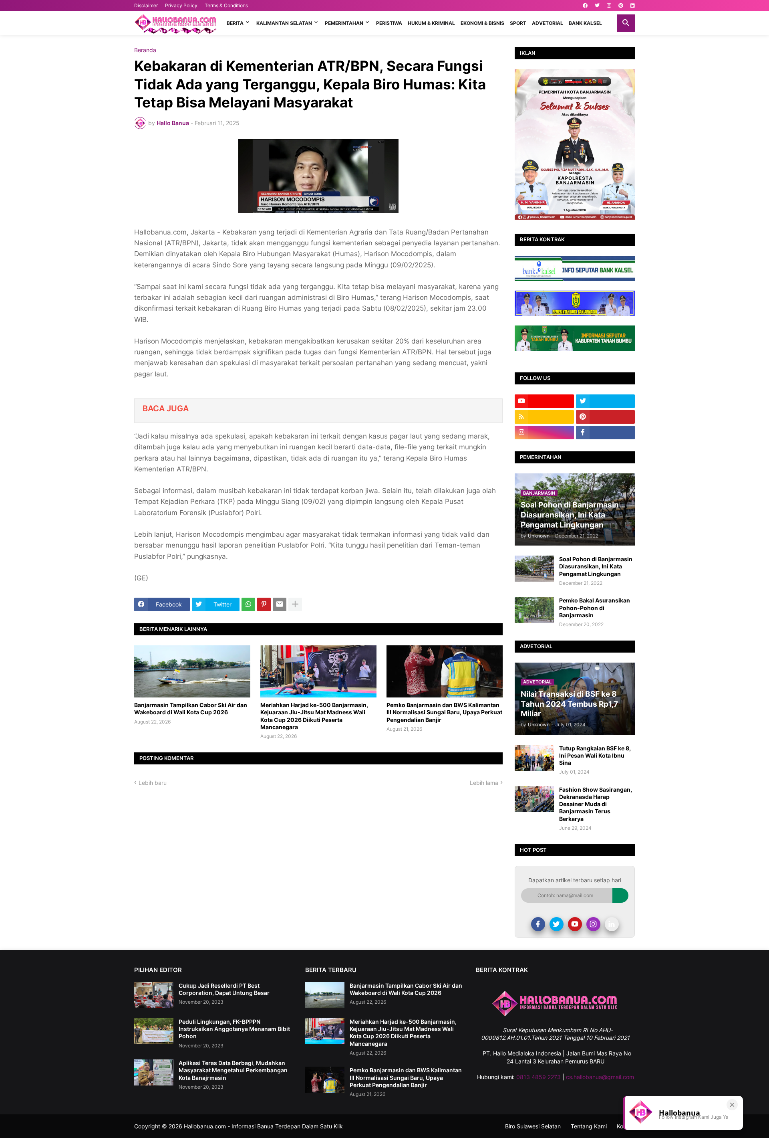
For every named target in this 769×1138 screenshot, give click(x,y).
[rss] (544, 417)
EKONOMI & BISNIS (482, 23)
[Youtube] (575, 924)
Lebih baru (153, 782)
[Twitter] (557, 924)
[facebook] (585, 5)
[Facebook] (538, 924)
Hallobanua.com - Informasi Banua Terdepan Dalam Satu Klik (263, 1126)
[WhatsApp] (248, 604)
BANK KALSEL (585, 23)
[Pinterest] (264, 604)
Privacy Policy (181, 5)
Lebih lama (484, 782)
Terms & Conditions (226, 5)
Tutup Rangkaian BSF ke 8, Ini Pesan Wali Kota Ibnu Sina (595, 755)
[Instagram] (593, 924)
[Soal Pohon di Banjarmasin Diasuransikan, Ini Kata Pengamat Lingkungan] (534, 569)
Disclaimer (146, 5)
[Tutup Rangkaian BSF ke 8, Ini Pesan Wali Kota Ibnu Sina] (534, 758)
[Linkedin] (612, 924)
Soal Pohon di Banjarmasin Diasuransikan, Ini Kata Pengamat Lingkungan (595, 566)
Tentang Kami (589, 1126)
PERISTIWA (389, 23)
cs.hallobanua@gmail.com (600, 1076)
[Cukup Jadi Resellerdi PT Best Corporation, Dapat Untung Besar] (153, 995)
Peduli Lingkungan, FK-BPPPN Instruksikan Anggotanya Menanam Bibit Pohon (234, 1028)
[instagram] (609, 5)
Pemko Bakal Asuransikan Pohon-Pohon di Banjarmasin (594, 607)
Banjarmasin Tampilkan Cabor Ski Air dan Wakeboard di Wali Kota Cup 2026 (190, 708)
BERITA (235, 23)
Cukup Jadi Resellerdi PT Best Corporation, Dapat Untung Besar (224, 989)
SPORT (518, 23)
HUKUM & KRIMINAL (431, 23)
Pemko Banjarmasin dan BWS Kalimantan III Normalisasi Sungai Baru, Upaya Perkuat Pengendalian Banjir (444, 712)
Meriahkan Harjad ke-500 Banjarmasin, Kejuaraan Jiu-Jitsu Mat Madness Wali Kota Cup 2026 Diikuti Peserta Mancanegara (314, 715)
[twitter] (597, 5)
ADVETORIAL (547, 23)
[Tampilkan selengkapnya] (295, 604)
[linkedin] (632, 5)
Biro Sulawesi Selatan (533, 1126)
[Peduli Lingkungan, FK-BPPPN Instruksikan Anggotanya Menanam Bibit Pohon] (153, 1031)
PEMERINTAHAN (344, 23)
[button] (626, 23)
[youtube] (544, 401)
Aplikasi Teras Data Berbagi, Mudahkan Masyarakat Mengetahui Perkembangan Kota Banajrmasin (233, 1070)
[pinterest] (620, 5)
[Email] (279, 604)
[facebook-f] (605, 432)
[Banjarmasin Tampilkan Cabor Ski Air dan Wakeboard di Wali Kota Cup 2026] (192, 671)
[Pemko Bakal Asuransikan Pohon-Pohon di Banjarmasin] (534, 610)
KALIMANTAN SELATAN (284, 23)
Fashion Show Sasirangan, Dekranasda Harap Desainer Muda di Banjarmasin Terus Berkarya (595, 804)
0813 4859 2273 (538, 1076)
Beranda (145, 50)
